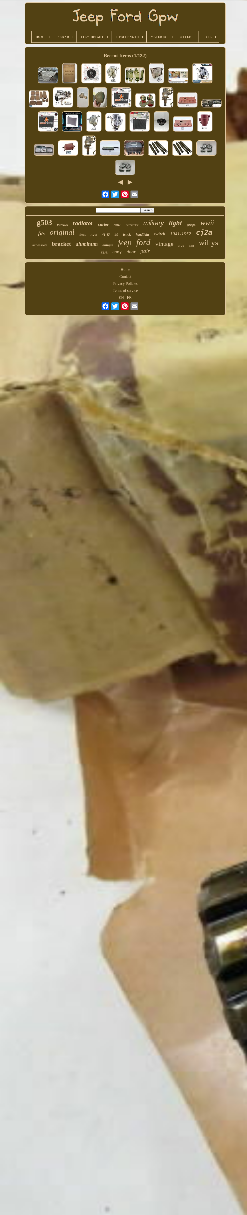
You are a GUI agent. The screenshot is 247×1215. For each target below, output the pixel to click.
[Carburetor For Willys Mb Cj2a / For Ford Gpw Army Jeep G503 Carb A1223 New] (202, 74)
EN (121, 297)
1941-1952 (180, 233)
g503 (44, 222)
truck (127, 234)
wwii (207, 223)
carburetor (132, 225)
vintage (164, 243)
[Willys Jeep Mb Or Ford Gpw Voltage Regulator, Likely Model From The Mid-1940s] (134, 148)
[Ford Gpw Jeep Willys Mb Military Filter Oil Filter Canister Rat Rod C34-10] (68, 148)
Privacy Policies (125, 283)
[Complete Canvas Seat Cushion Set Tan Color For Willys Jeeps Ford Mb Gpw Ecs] (38, 99)
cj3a (104, 252)
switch (159, 234)
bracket (61, 244)
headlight (142, 234)
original (62, 232)
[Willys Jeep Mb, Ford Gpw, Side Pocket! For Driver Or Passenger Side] (48, 76)
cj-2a (181, 245)
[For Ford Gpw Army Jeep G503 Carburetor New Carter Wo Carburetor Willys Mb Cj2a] (115, 122)
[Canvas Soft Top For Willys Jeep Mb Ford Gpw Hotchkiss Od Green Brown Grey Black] (211, 104)
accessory (39, 245)
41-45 (106, 234)
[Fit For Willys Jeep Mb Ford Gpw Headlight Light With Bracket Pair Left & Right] (125, 167)
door (131, 251)
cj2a (204, 232)
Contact (125, 276)
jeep (124, 242)
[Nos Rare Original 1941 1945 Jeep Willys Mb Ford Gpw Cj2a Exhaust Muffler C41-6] (110, 148)
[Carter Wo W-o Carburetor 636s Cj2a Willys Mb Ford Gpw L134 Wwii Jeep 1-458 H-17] (94, 122)
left (116, 234)
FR (129, 297)
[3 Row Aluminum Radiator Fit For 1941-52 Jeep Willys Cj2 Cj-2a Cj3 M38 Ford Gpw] (121, 98)
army (117, 251)
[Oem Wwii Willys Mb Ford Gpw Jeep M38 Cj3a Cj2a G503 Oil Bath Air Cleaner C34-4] (205, 122)
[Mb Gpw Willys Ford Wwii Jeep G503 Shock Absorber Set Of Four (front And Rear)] (158, 148)
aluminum (87, 244)
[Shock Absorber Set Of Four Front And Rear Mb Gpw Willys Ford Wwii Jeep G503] (182, 148)
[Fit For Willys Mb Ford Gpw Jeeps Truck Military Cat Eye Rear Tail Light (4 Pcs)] (145, 101)
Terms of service (125, 290)
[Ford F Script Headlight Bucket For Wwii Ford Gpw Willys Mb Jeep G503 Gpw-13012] (100, 98)
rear (117, 224)
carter (103, 224)
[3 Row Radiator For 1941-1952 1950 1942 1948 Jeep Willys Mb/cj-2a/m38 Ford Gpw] (48, 122)
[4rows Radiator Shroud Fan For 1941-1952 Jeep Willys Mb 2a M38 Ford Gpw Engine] (91, 74)
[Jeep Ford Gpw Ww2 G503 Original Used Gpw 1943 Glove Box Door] (43, 150)
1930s (93, 235)
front (82, 234)
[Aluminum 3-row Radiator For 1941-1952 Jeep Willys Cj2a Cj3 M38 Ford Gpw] (72, 122)
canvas (62, 225)
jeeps (191, 224)
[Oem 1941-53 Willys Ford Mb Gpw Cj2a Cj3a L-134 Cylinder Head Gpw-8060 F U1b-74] (187, 100)
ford (143, 242)
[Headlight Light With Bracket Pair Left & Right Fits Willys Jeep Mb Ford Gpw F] (206, 148)
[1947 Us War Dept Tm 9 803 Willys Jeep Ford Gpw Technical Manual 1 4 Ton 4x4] (70, 74)
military (153, 223)
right (191, 246)
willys (208, 242)
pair (145, 251)
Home (125, 269)
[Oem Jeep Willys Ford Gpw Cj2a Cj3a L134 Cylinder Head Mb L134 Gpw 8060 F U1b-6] (183, 124)
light (175, 223)
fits (41, 233)
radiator (83, 223)
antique (108, 245)
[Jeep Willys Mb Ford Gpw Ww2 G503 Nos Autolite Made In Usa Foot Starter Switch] (82, 98)
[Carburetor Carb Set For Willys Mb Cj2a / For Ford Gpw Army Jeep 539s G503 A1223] (63, 98)
